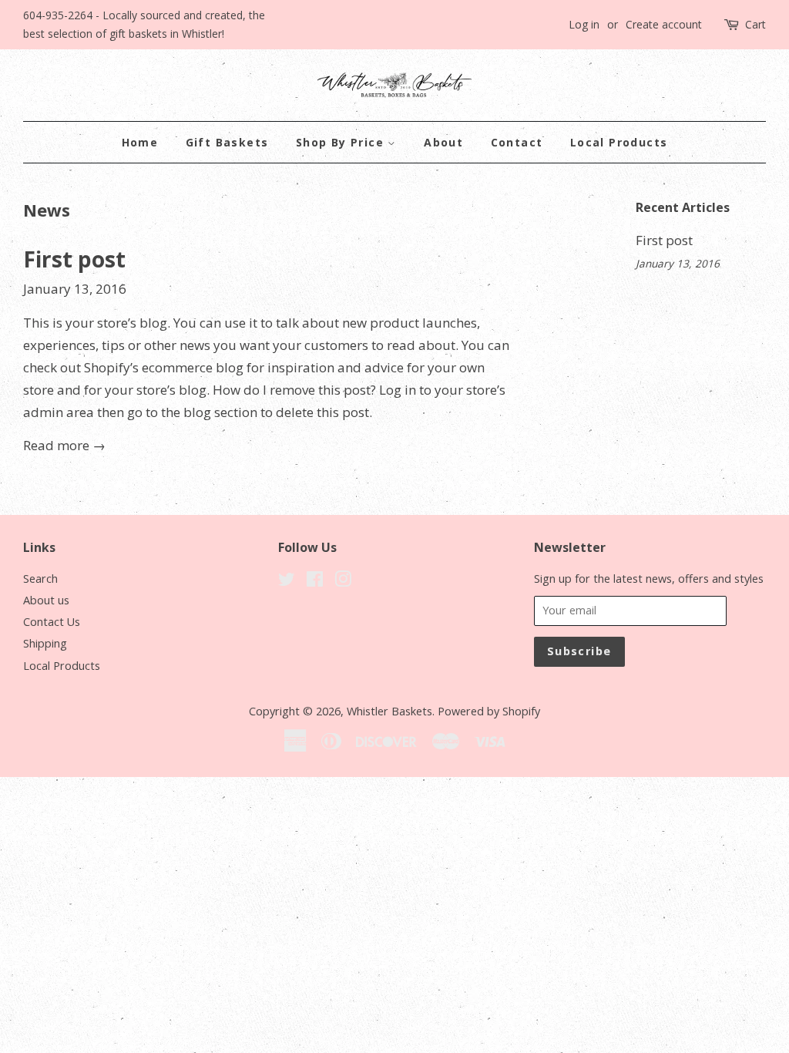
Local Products (619, 142)
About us (46, 600)
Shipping (45, 643)
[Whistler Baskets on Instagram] (342, 581)
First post (74, 259)
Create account (664, 24)
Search (40, 578)
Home (140, 142)
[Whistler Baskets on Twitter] (286, 581)
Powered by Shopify (489, 711)
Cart (755, 24)
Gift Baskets (227, 142)
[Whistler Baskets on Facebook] (315, 581)
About (443, 142)
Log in (584, 24)
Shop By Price (342, 142)
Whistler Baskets (389, 711)
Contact (517, 142)
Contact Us (51, 621)
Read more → (64, 445)
